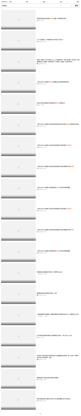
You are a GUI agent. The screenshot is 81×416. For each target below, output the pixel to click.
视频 (61, 1)
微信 (44, 1)
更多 (78, 1)
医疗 (27, 1)
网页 (10, 1)
